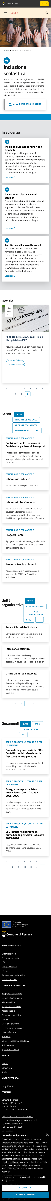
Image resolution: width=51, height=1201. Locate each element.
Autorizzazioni (8, 1045)
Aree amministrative (11, 958)
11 (31, 867)
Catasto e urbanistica (11, 1015)
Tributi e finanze (9, 1032)
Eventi (10, 1086)
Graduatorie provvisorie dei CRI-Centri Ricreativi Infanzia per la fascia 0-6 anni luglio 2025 (24, 753)
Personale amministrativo (13, 975)
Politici (4, 971)
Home (6, 50)
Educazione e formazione (13, 1028)
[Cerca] (47, 12)
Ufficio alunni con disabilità (21, 673)
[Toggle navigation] (5, 12)
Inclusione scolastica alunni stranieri (21, 196)
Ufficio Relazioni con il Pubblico (17, 1116)
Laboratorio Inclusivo (18, 479)
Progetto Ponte (15, 535)
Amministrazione (11, 945)
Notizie (5, 1063)
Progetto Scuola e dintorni (21, 564)
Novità (5, 1055)
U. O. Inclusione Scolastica (27, 104)
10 (25, 867)
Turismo (5, 1019)
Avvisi (4, 1072)
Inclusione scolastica (18, 649)
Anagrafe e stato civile (12, 993)
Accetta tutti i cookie (25, 1194)
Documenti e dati (9, 979)
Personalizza (25, 1187)
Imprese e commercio (11, 1006)
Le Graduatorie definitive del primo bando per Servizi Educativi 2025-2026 (25, 835)
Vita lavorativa (8, 1002)
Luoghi (5, 1086)
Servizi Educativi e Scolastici (22, 627)
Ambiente (6, 1036)
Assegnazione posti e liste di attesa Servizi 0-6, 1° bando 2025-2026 (22, 792)
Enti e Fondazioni (9, 966)
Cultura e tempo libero (12, 997)
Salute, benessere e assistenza (15, 1040)
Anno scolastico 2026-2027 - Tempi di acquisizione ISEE (25, 338)
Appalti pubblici (8, 1010)
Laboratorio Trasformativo (21, 502)
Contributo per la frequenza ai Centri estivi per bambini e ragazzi (25, 444)
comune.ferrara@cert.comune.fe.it (19, 1120)
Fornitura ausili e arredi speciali (23, 245)
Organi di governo (10, 953)
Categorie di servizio (13, 985)
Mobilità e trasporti (10, 1023)
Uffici (4, 962)
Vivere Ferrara (10, 1078)
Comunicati (7, 1067)
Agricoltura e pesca (10, 1049)
